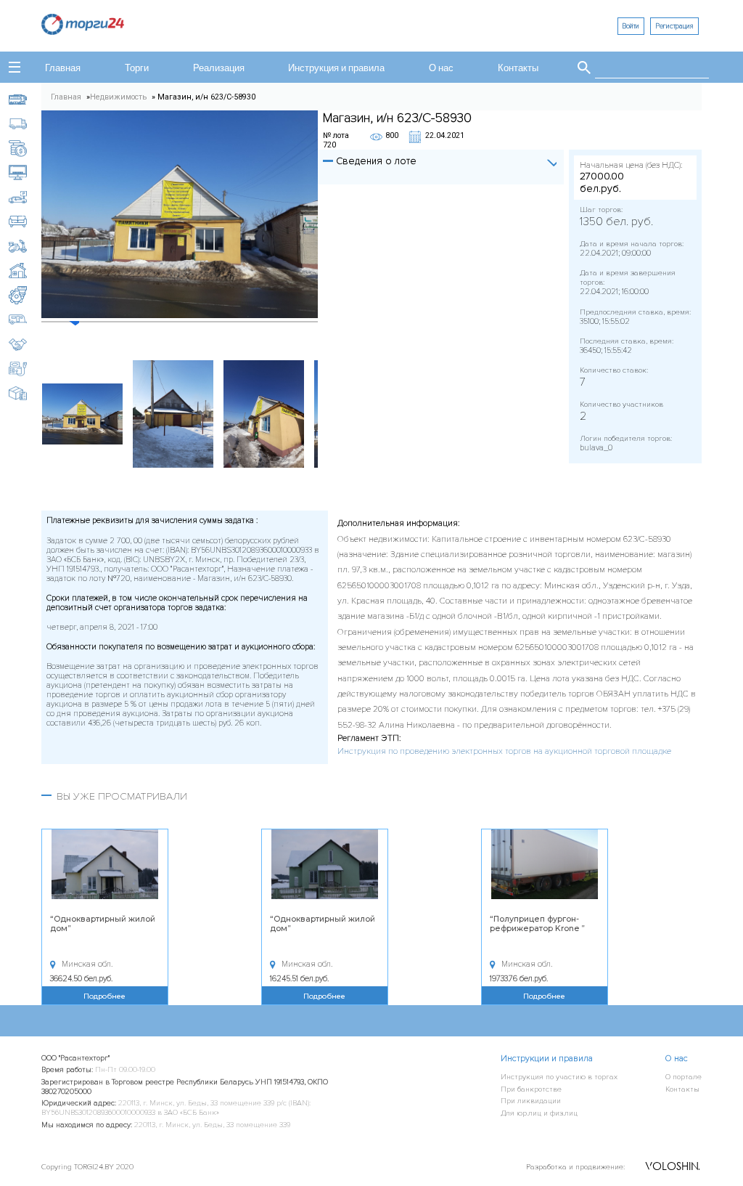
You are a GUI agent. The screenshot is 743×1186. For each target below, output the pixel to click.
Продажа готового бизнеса (25, 345)
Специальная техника (25, 369)
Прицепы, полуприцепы (25, 320)
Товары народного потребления (25, 393)
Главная (63, 69)
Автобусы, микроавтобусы (25, 99)
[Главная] (82, 31)
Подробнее (104, 995)
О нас (441, 69)
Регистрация (674, 26)
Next (328, 414)
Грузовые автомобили (25, 124)
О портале (683, 1076)
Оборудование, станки (25, 295)
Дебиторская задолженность (25, 148)
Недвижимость (25, 270)
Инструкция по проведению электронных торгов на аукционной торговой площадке (504, 751)
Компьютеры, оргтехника (25, 172)
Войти (630, 26)
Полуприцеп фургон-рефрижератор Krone (535, 923)
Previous (30, 414)
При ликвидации (531, 1100)
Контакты (518, 69)
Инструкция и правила (336, 69)
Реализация (219, 69)
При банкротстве (531, 1089)
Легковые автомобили (25, 197)
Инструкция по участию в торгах (559, 1076)
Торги (137, 69)
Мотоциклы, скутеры (25, 246)
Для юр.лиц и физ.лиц (539, 1113)
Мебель (25, 222)
